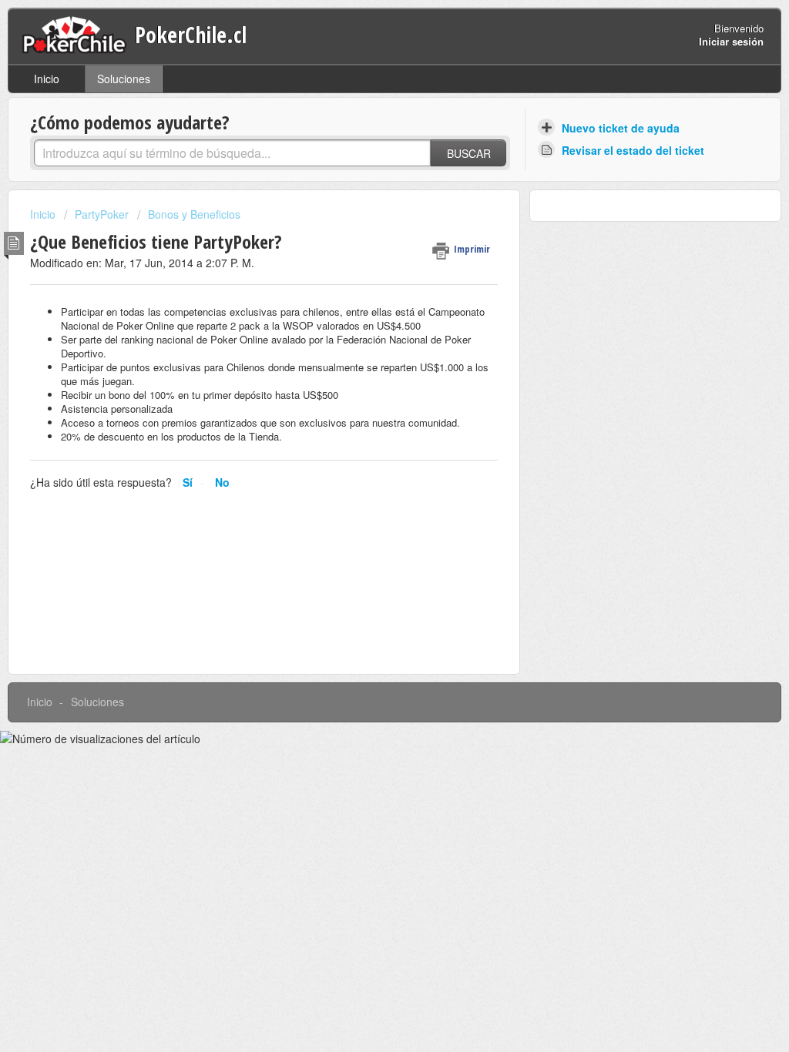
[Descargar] (366, 327)
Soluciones (123, 78)
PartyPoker (102, 214)
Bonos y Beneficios (194, 214)
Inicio (46, 78)
